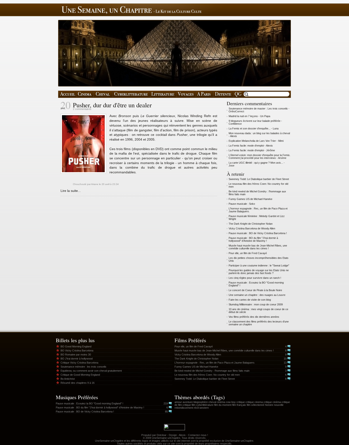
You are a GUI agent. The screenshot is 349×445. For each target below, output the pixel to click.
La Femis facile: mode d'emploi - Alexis (251, 145)
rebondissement (183, 407)
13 (285, 362)
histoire (269, 404)
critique (240, 402)
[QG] (238, 94)
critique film (189, 404)
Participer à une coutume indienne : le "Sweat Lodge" (259, 265)
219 (166, 403)
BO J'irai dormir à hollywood (77, 358)
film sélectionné (255, 404)
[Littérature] (163, 94)
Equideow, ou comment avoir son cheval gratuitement (91, 370)
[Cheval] (103, 94)
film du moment (222, 404)
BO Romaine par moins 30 (76, 354)
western (204, 407)
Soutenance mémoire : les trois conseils (83, 366)
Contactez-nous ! (198, 435)
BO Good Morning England (76, 346)
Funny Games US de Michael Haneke (250, 199)
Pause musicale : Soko (242, 203)
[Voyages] (186, 94)
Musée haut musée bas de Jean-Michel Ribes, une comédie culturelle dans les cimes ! (258, 247)
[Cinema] (84, 94)
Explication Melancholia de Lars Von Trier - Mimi (256, 140)
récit (196, 407)
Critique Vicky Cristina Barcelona (79, 362)
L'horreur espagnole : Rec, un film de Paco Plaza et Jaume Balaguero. (214, 362)
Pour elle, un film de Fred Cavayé (248, 253)
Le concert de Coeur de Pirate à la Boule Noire (255, 290)
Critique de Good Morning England (80, 374)
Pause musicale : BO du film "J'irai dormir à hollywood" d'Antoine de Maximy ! (253, 239)
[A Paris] (204, 94)
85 (166, 411)
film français (239, 404)
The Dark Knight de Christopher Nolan (251, 223)
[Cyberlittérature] (131, 94)
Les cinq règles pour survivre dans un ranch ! (255, 277)
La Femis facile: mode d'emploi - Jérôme (252, 150)
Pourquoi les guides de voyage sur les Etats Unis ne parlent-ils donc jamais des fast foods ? (259, 272)
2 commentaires (82, 109)
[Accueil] (67, 94)
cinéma (221, 402)
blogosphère (200, 402)
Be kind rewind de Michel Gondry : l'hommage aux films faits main (212, 370)
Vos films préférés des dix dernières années (254, 316)
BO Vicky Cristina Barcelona (77, 350)
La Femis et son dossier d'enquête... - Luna (253, 128)
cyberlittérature (204, 404)
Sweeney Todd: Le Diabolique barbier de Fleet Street (259, 179)
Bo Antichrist (68, 378)
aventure (188, 402)
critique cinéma (272, 402)
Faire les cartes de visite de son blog (250, 299)
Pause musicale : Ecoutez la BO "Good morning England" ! (89, 403)
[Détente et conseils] (223, 94)
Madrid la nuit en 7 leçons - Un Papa (249, 116)
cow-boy (231, 402)
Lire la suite (69, 191)
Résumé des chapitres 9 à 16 (77, 382)
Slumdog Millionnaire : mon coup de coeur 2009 (256, 304)
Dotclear (161, 435)
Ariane (94, 184)
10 (285, 358)
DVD (159, 149)
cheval (212, 402)
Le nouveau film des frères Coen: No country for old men (207, 374)
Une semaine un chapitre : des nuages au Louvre (257, 295)
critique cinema (254, 402)
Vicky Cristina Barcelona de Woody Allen (252, 228)
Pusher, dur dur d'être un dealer (112, 105)
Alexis (182, 435)
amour (178, 402)
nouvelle (278, 404)
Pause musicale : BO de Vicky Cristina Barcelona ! (258, 233)
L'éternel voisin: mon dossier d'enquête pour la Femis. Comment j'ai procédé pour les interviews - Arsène (259, 156)
